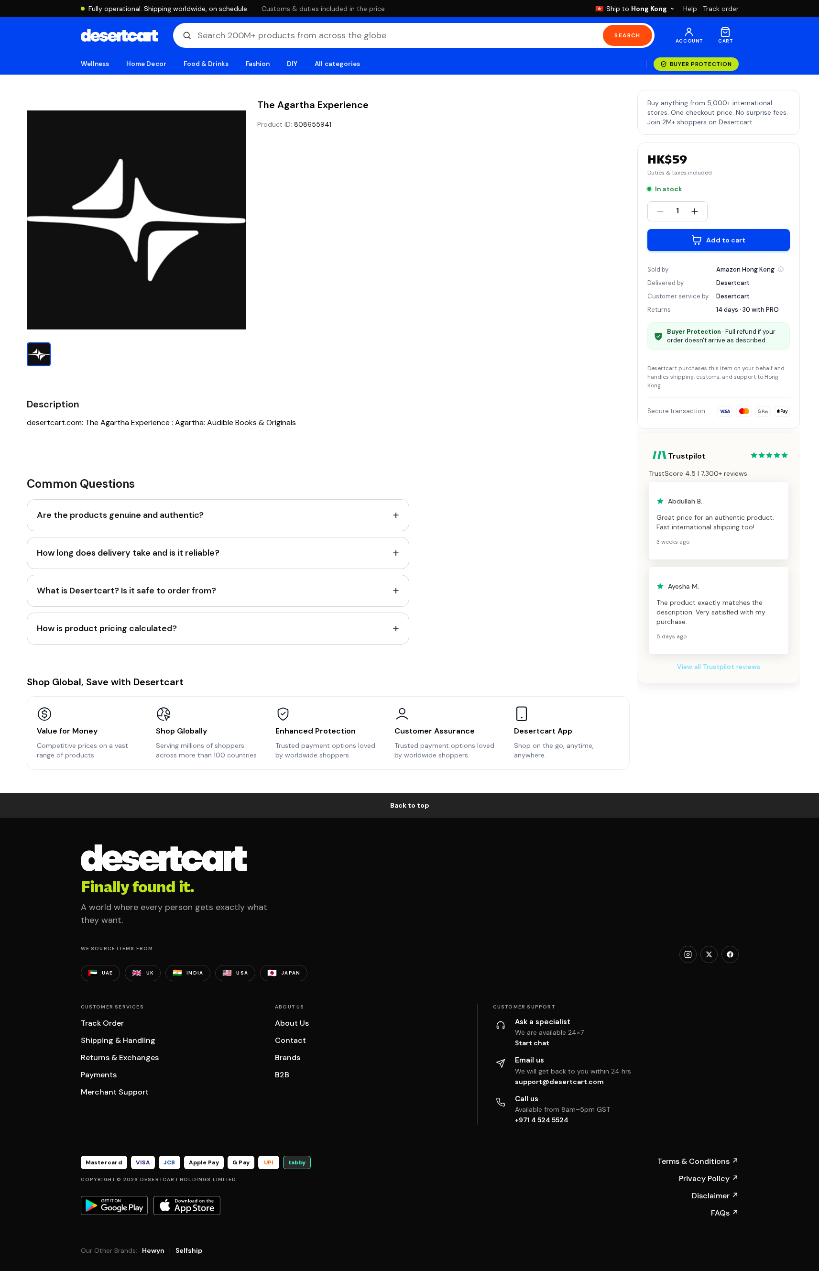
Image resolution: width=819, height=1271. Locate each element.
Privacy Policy (709, 1178)
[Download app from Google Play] (114, 1205)
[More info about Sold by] (780, 269)
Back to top (409, 805)
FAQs (725, 1213)
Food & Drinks (206, 64)
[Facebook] (730, 954)
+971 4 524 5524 (541, 1120)
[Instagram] (688, 954)
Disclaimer (715, 1196)
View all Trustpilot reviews (718, 666)
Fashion (258, 64)
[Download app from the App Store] (186, 1205)
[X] (709, 954)
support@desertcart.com (559, 1081)
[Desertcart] (119, 35)
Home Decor (146, 64)
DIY (292, 64)
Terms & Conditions (698, 1161)
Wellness (95, 64)
